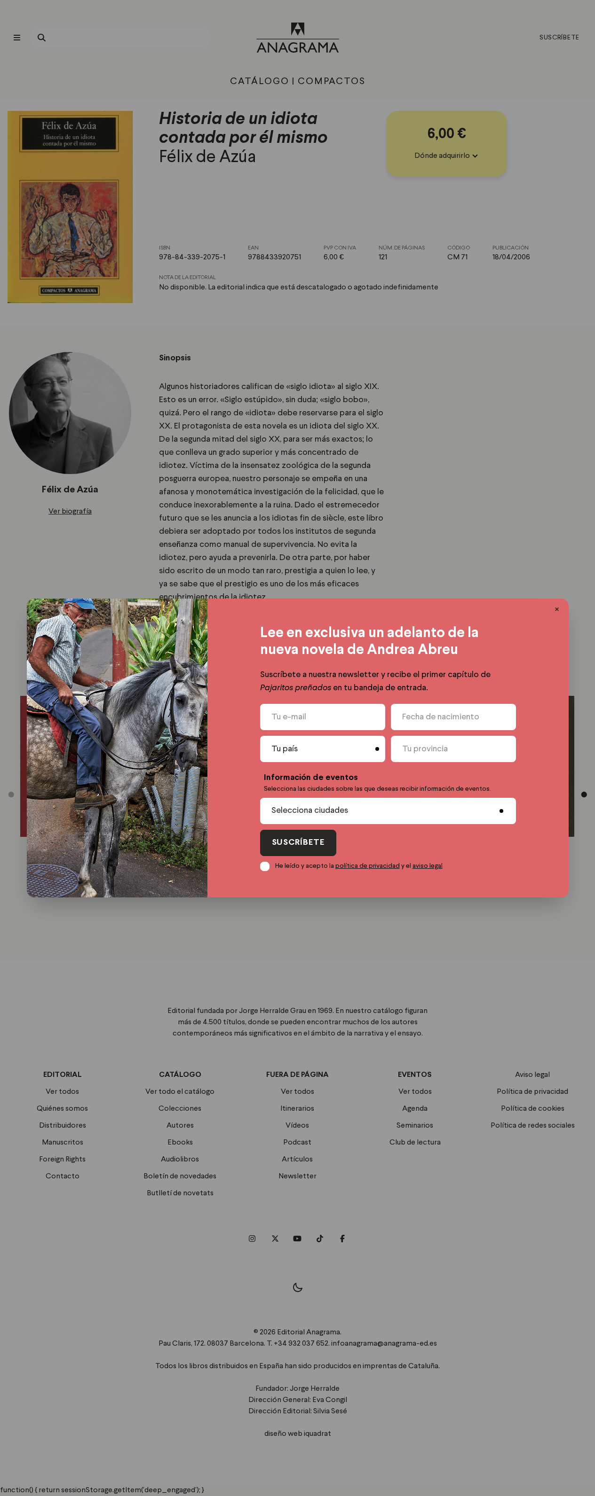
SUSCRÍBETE (298, 843)
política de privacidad (367, 866)
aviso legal (428, 866)
